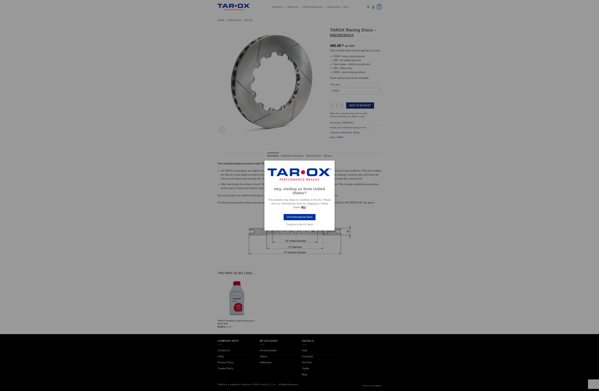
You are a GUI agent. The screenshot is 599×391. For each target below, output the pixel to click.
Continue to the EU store (299, 224)
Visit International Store (299, 217)
